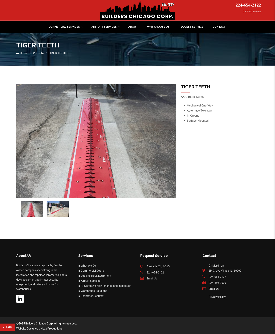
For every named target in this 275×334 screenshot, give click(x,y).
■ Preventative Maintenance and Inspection (104, 285)
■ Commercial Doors (91, 270)
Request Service (191, 26)
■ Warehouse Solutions (92, 291)
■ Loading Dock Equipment (94, 275)
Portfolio (38, 53)
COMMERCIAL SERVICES (64, 26)
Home (24, 53)
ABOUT (133, 26)
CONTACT (219, 26)
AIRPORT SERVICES (104, 26)
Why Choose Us (158, 26)
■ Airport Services (89, 280)
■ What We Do (87, 265)
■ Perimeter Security (90, 296)
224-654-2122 (248, 5)
